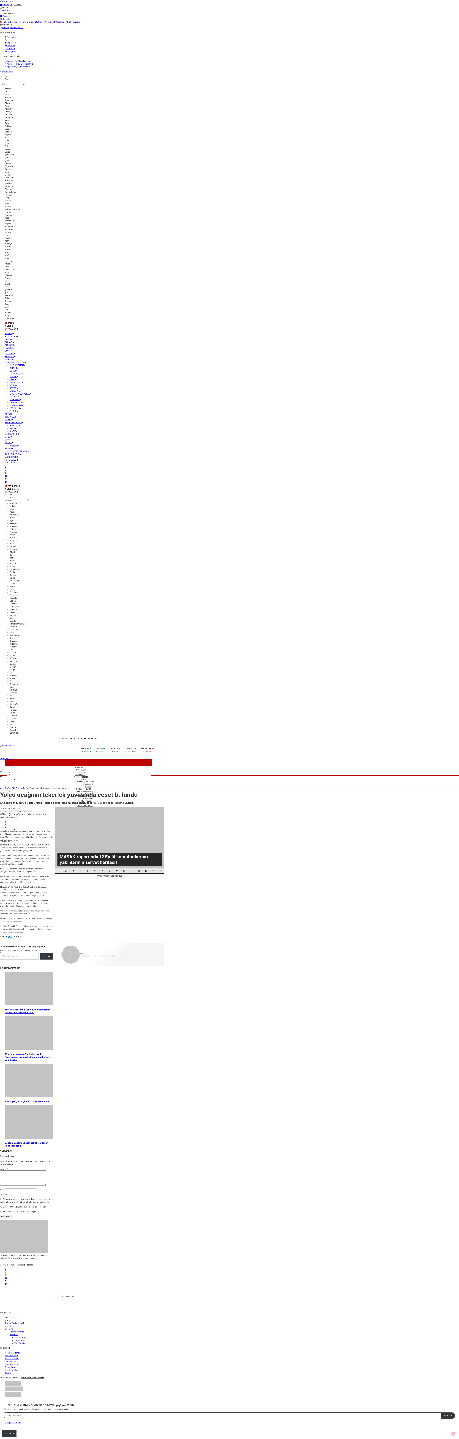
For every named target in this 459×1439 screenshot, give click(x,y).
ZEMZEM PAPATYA (19, 451)
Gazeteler (59, 22)
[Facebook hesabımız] (5, 467)
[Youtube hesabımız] (6, 476)
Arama (18, 4)
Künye (8, 1320)
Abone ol (46, 956)
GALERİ (14, 486)
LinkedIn (10, 48)
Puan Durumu (73, 22)
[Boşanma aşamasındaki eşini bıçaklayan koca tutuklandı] (29, 1122)
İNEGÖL (13, 376)
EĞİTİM (8, 419)
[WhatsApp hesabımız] (95, 738)
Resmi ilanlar (10, 1367)
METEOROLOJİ (12, 434)
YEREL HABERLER (13, 422)
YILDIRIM (14, 411)
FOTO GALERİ (11, 460)
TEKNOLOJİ (10, 417)
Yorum (4, 1169)
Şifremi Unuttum (17, 1332)
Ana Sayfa (7, 4)
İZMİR (12, 428)
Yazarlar (8, 333)
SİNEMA (13, 445)
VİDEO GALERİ (11, 457)
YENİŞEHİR (15, 408)
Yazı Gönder (20, 1343)
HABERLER (10, 348)
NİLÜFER (14, 397)
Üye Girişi (6, 10)
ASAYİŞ (8, 414)
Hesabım (14, 1334)
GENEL (8, 339)
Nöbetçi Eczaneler (10, 22)
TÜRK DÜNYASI (12, 454)
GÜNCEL (9, 342)
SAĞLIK (8, 437)
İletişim (8, 1373)
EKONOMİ (9, 356)
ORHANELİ (15, 399)
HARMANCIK (16, 374)
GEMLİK (13, 368)
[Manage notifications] (453, 1434)
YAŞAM (8, 448)
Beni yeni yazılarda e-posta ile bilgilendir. (21, 1211)
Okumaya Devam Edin (12, 1423)
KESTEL (13, 388)
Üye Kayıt (9, 1326)
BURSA (8, 359)
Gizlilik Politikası (12, 1370)
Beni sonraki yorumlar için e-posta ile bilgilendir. (24, 1207)
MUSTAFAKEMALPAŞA (20, 394)
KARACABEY (16, 382)
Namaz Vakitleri (45, 22)
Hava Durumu (28, 22)
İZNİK (12, 379)
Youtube (11, 45)
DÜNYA (8, 351)
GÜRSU (13, 371)
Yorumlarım (19, 1340)
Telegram (11, 51)
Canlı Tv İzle (10, 1361)
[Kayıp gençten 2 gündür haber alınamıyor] (29, 1081)
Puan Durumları (12, 1364)
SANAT (8, 442)
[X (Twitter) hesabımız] (6, 40)
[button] (79, 760)
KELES (13, 385)
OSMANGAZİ (16, 405)
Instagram (11, 43)
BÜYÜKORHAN (17, 365)
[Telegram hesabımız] (6, 482)
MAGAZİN (9, 463)
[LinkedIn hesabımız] (5, 479)
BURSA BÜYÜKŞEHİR (15, 362)
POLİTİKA (9, 353)
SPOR (7, 440)
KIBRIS (13, 431)
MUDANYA (15, 391)
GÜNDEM (9, 345)
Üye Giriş (9, 1329)
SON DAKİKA (11, 336)
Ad (2, 1189)
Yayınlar (6, 16)
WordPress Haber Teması (32, 1377)
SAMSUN (14, 425)
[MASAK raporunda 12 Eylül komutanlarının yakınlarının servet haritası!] (29, 989)
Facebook (11, 37)
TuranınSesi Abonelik (14, 1323)
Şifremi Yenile (20, 1337)
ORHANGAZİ (15, 402)
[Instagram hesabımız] (5, 473)
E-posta (4, 1194)
